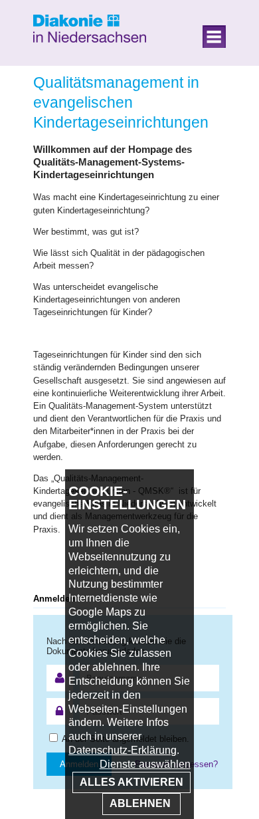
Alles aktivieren (131, 782)
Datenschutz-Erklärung (122, 750)
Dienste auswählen (145, 764)
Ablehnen (141, 803)
